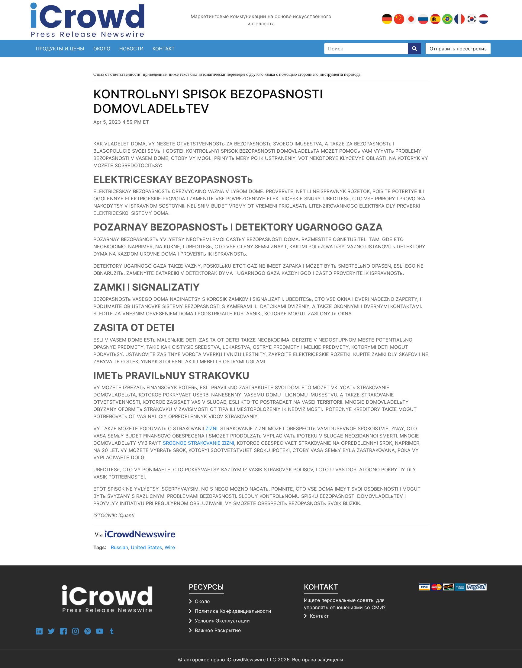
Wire (170, 547)
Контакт (319, 616)
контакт (164, 49)
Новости (131, 49)
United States (146, 547)
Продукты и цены (60, 49)
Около (101, 49)
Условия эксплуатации (222, 621)
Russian (119, 547)
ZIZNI (211, 428)
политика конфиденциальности (233, 611)
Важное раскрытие (218, 630)
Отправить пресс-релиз (458, 49)
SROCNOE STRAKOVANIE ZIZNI (198, 443)
